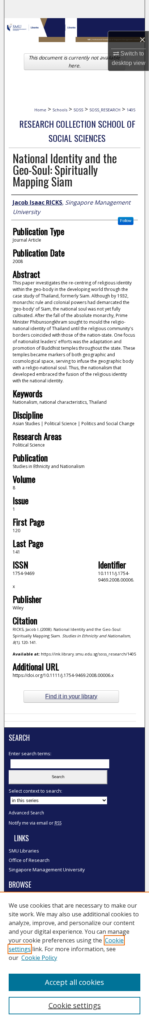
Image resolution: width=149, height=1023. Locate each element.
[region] (74, 957)
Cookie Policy (39, 958)
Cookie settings (74, 1005)
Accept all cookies (74, 982)
